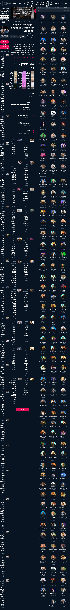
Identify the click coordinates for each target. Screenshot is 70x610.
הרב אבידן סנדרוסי (13, 241)
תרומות (9, 3)
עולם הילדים (42, 3)
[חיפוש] (38, 10)
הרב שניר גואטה (26, 350)
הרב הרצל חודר (13, 350)
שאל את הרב (32, 3)
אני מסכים (4, 21)
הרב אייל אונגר (26, 164)
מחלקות (15, 3)
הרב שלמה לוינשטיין (13, 164)
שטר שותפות (51, 3)
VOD (66, 3)
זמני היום (28, 3)
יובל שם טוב (24, 57)
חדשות (57, 3)
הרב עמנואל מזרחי (13, 142)
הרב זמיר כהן (47, 3)
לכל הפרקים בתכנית (4, 42)
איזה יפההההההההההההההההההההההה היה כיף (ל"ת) (20, 105)
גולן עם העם (17, 57)
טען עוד (22, 409)
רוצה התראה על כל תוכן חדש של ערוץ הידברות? (5, 11)
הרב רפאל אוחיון (13, 191)
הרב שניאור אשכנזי (13, 212)
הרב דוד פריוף (26, 212)
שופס (20, 3)
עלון (24, 3)
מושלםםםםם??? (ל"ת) (24, 123)
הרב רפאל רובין (13, 324)
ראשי (33, 21)
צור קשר (4, 3)
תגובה (28, 131)
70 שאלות (36, 3)
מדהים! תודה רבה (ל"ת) (24, 115)
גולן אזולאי (31, 57)
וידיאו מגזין (17, 21)
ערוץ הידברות (24, 21)
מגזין (62, 3)
